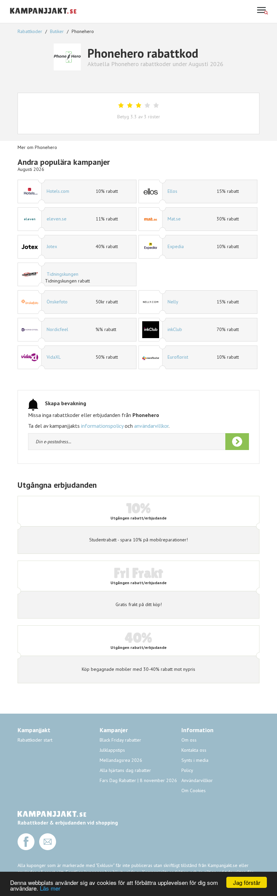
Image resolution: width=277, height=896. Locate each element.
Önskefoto (57, 302)
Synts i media (194, 760)
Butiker (57, 31)
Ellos (172, 191)
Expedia (176, 246)
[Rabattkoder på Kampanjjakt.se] (43, 19)
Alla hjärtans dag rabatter (125, 770)
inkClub (175, 329)
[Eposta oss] (47, 848)
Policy (187, 770)
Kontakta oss (193, 750)
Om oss (189, 740)
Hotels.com (58, 191)
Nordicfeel (57, 329)
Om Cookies (193, 790)
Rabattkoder (31, 31)
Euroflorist (178, 357)
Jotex (52, 246)
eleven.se (57, 219)
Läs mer (50, 888)
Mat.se (174, 219)
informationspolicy (102, 425)
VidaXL (54, 357)
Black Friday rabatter (120, 740)
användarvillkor (151, 425)
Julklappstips (112, 750)
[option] (138, 233)
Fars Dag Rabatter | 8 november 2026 (138, 780)
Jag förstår (246, 882)
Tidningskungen (62, 274)
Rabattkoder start (35, 740)
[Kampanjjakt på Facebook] (26, 848)
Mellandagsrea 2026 (121, 760)
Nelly (173, 302)
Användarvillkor (197, 780)
